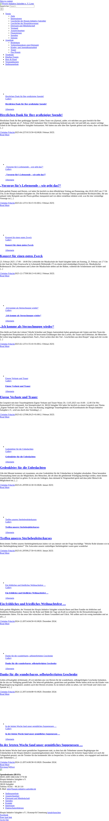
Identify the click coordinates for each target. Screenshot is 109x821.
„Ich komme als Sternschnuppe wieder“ (22, 308)
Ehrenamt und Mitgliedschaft (17, 798)
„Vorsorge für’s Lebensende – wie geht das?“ (24, 167)
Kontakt (8, 803)
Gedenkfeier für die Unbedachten (19, 449)
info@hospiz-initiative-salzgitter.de (21, 789)
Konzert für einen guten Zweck (18, 237)
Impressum (9, 805)
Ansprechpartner (12, 796)
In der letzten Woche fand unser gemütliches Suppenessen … (30, 726)
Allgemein (9, 109)
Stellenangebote (12, 793)
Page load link (6, 817)
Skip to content (6, 1)
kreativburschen (54, 812)
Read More (4, 135)
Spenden (9, 801)
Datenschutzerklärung (14, 808)
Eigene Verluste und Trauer (16, 378)
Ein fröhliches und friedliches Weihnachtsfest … (25, 585)
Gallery (8, 99)
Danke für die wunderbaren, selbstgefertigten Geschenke (29, 656)
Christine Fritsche (7, 132)
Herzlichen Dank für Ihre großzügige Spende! (24, 96)
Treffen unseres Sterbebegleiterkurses (21, 519)
